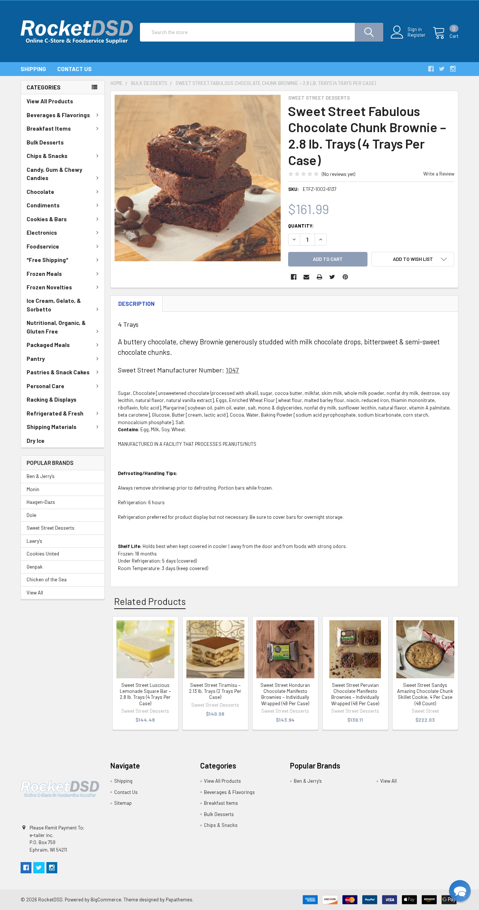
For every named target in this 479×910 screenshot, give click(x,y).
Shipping (33, 69)
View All (35, 593)
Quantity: (301, 226)
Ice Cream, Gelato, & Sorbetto (54, 305)
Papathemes (179, 900)
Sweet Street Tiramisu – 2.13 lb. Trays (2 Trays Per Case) (215, 691)
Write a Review (438, 174)
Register (416, 35)
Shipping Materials (51, 426)
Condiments (43, 205)
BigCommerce (106, 900)
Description (136, 303)
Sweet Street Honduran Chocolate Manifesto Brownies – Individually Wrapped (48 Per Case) (285, 694)
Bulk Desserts (45, 142)
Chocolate (40, 191)
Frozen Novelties (49, 287)
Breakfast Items (49, 128)
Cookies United (43, 554)
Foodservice (43, 246)
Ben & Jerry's (41, 476)
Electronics (42, 232)
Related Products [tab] (150, 601)
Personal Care (45, 386)
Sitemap (123, 803)
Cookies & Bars (47, 219)
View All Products (50, 101)
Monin (33, 489)
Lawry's (34, 541)
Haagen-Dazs (41, 502)
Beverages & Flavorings (58, 115)
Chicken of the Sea (47, 579)
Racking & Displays (51, 399)
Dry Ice (36, 440)
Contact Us (74, 69)
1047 (232, 370)
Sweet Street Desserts (50, 528)
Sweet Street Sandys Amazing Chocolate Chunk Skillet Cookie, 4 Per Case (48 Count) (425, 694)
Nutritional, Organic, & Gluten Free (56, 327)
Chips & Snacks (47, 155)
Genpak (35, 567)
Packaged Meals (48, 344)
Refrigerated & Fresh (55, 413)
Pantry (36, 358)
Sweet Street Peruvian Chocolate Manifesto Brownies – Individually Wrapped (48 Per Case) (355, 694)
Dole (31, 515)
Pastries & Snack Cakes (58, 372)
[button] (460, 891)
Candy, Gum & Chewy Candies (54, 174)
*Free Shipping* (47, 259)
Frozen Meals (44, 273)
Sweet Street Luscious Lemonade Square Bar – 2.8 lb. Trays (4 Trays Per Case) (145, 694)
